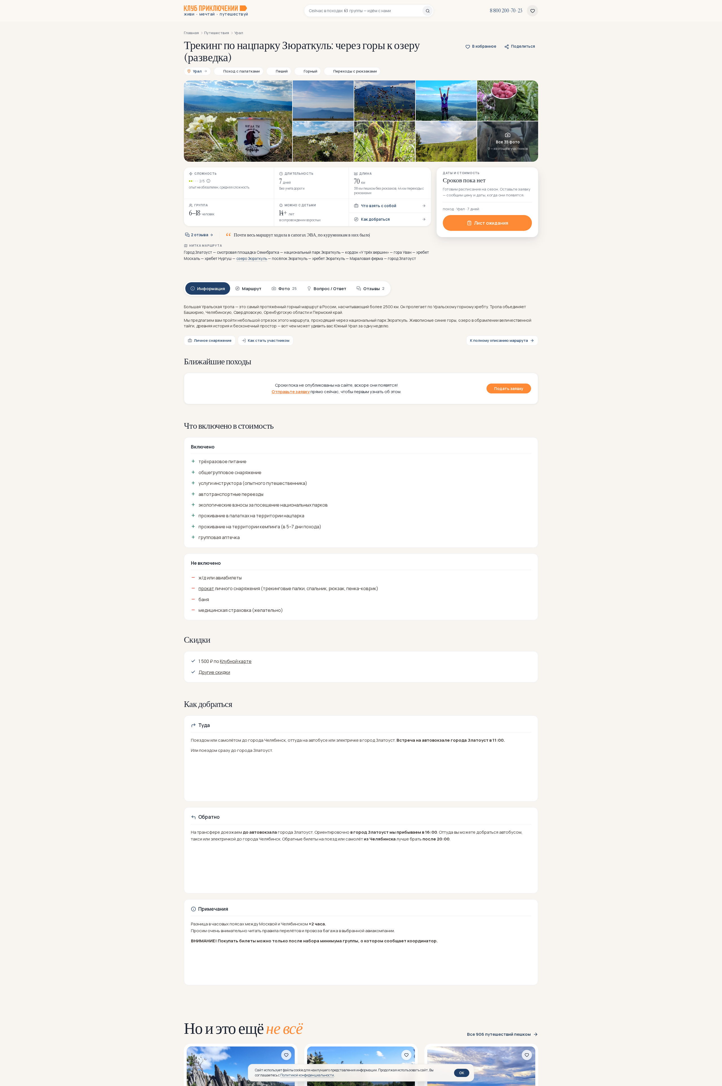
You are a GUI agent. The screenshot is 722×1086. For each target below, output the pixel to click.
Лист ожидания (491, 223)
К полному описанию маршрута (499, 340)
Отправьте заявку (291, 392)
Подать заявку (508, 388)
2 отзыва (199, 235)
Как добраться (375, 219)
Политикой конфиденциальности (307, 1075)
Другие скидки (214, 672)
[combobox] (365, 11)
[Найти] (427, 11)
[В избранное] (286, 1055)
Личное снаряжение (213, 340)
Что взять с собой (378, 205)
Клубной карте (236, 661)
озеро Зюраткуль (251, 258)
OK (461, 1072)
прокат (206, 588)
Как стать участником (268, 340)
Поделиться (523, 46)
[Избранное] (532, 10)
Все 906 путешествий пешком (499, 1034)
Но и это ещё (243, 1028)
